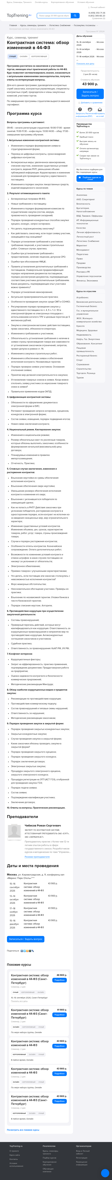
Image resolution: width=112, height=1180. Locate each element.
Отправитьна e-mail (100, 114)
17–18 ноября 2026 (85, 56)
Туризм (80, 377)
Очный (12, 56)
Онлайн (23, 56)
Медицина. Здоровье (87, 330)
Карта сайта (15, 1155)
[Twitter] (24, 950)
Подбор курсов (49, 1158)
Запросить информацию (80, 114)
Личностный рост (85, 236)
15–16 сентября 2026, (29, 997)
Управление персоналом (88, 276)
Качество (81, 228)
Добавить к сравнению (91, 103)
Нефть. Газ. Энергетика (88, 339)
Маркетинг (81, 245)
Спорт (79, 360)
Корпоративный (39, 56)
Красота (80, 326)
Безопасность (83, 203)
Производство (83, 267)
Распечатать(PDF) (90, 114)
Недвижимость (83, 334)
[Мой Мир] (30, 950)
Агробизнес (82, 297)
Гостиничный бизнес (86, 306)
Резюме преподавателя (37, 857)
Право (79, 258)
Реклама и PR (83, 272)
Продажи (81, 263)
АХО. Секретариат (85, 199)
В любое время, (22, 1060)
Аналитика (81, 195)
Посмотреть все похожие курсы (23, 1130)
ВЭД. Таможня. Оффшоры (89, 216)
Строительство (83, 368)
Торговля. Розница (85, 373)
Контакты (14, 1159)
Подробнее (59, 980)
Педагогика (82, 254)
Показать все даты (19, 1001)
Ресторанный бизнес (86, 355)
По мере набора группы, (26, 1032)
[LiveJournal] (33, 950)
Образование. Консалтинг (89, 343)
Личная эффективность (88, 232)
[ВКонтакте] (22, 950)
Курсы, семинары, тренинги (33, 25)
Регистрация (81, 1158)
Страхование (82, 364)
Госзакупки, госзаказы (84, 25)
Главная (13, 25)
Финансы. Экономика (87, 280)
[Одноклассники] (27, 950)
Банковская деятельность (89, 302)
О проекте (14, 1151)
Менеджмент (82, 250)
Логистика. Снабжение (59, 25)
